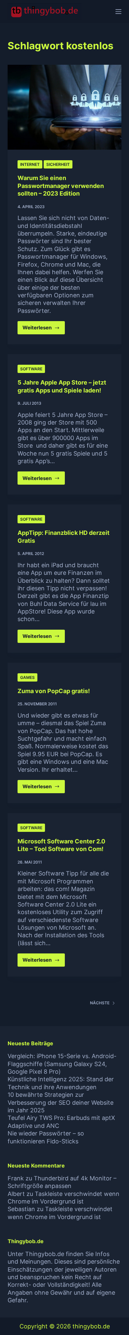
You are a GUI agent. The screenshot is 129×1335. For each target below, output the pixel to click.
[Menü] (118, 12)
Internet (30, 164)
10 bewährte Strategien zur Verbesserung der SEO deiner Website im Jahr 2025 (60, 1102)
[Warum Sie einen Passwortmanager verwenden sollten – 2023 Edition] (64, 107)
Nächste (99, 1002)
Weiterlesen (43, 329)
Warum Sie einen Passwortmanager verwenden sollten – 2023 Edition (61, 185)
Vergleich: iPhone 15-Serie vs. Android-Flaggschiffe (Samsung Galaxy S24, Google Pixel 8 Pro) (62, 1064)
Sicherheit (58, 164)
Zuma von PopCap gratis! (54, 690)
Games (27, 677)
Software (31, 368)
